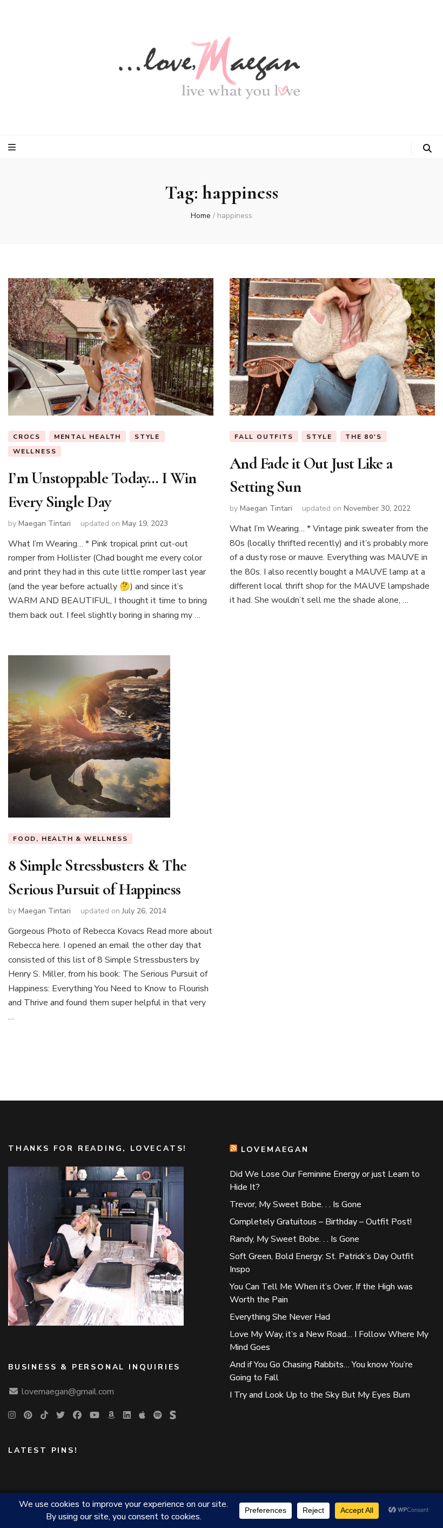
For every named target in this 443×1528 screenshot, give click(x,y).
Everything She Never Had (280, 1317)
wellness (34, 451)
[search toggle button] (427, 148)
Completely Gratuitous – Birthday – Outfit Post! (321, 1222)
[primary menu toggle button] (13, 147)
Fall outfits (263, 436)
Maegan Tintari (44, 523)
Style (147, 436)
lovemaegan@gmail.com (68, 1392)
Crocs (27, 436)
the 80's (363, 436)
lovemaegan (275, 1149)
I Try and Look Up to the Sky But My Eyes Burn (320, 1395)
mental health (87, 436)
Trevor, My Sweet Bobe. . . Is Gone (295, 1204)
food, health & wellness (70, 838)
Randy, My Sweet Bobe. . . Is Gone (294, 1239)
